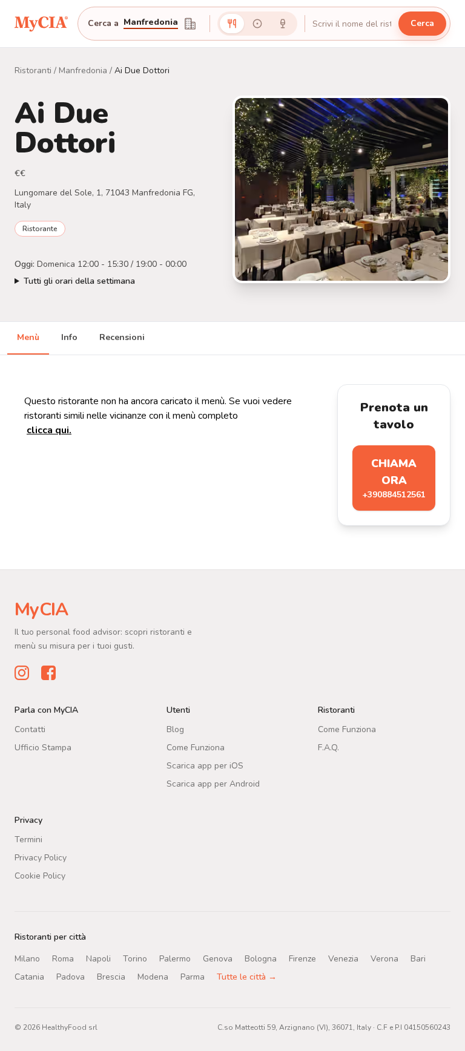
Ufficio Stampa (43, 747)
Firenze (302, 958)
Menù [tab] (28, 337)
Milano (27, 958)
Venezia (343, 958)
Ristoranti (33, 70)
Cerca (422, 23)
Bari (418, 958)
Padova (70, 976)
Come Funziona (196, 747)
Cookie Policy (40, 875)
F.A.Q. (328, 747)
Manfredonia (83, 70)
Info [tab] (69, 337)
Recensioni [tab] (122, 337)
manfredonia (151, 23)
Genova (217, 958)
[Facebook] (48, 672)
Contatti (30, 729)
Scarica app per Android (213, 783)
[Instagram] (21, 672)
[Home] (41, 23)
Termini (28, 839)
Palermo (175, 958)
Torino (135, 958)
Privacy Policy (41, 857)
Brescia (111, 976)
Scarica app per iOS (205, 765)
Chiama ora (394, 478)
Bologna (261, 958)
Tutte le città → (247, 976)
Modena (152, 976)
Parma (192, 976)
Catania (29, 976)
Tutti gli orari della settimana (79, 281)
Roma (63, 958)
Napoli (98, 958)
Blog (175, 729)
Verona (384, 958)
